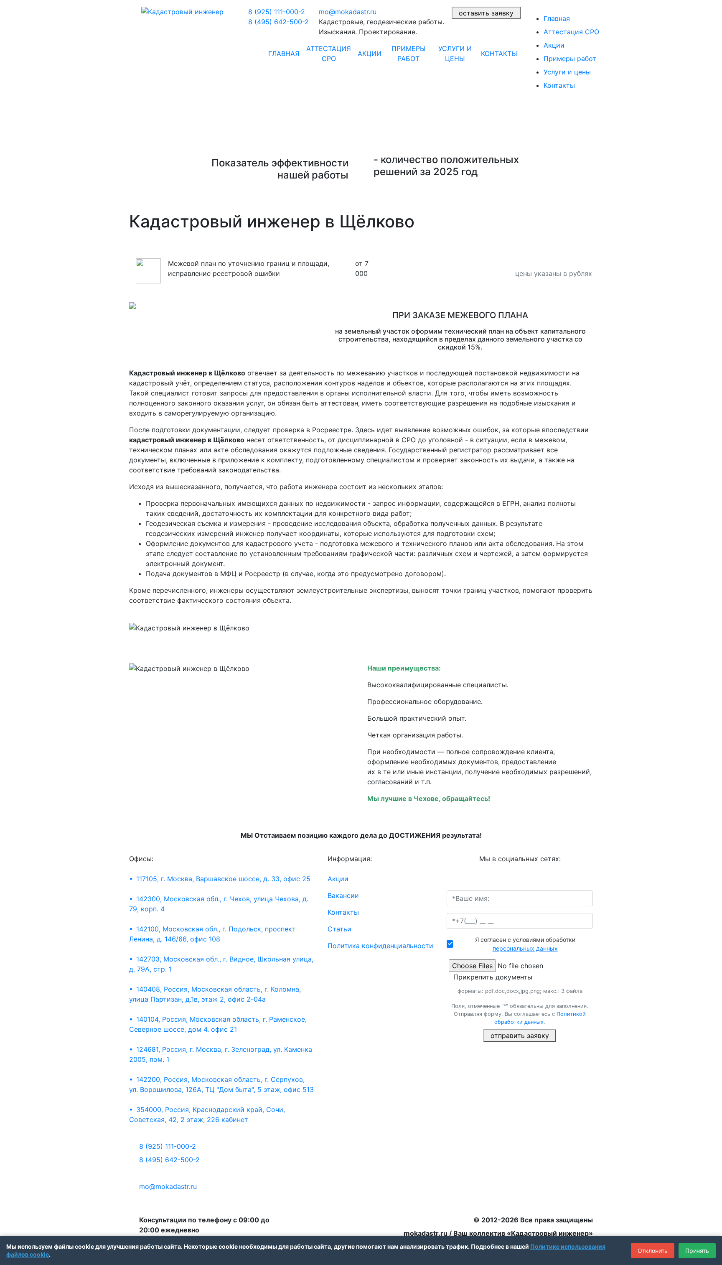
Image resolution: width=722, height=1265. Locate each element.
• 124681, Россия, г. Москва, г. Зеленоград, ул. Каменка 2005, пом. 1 (220, 1054)
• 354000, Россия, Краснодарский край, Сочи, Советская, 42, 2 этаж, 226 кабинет (207, 1114)
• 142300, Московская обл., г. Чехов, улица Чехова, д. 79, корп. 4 (218, 904)
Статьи (339, 929)
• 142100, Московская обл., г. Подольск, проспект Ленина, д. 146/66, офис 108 (212, 934)
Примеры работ (409, 53)
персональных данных (525, 948)
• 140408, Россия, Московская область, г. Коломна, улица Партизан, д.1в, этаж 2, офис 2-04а (215, 994)
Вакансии (343, 895)
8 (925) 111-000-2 (276, 12)
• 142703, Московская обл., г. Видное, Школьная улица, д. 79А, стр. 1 (221, 964)
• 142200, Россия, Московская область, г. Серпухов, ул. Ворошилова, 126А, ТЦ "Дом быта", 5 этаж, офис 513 (221, 1084)
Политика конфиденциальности (380, 945)
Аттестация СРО (328, 53)
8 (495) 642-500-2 (278, 22)
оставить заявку (486, 13)
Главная (284, 53)
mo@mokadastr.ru (347, 12)
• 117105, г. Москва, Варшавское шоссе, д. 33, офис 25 (219, 879)
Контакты (499, 53)
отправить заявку (520, 1035)
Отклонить (653, 1250)
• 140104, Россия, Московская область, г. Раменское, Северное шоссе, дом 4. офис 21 (218, 1024)
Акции (369, 53)
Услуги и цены (455, 53)
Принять (697, 1250)
